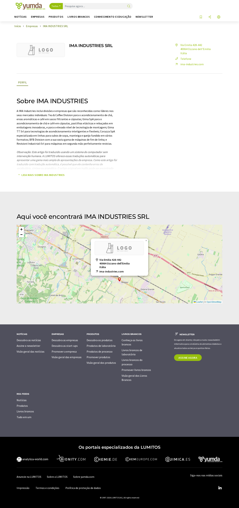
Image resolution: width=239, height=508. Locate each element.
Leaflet (199, 301)
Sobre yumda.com (83, 476)
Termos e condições (47, 488)
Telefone (185, 59)
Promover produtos (98, 357)
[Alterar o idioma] (218, 17)
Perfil (22, 82)
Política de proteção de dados (83, 488)
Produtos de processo (100, 351)
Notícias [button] (20, 16)
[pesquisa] (128, 6)
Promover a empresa (64, 351)
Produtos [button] (56, 16)
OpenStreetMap (214, 301)
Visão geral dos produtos (101, 362)
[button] (119, 280)
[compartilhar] (209, 17)
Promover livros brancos (136, 370)
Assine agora (187, 357)
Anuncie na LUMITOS (29, 476)
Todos (55, 6)
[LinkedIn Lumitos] (219, 488)
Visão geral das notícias (30, 351)
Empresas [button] (37, 16)
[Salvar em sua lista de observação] (200, 17)
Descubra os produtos (100, 340)
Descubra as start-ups (65, 345)
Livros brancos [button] (79, 16)
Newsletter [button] (144, 16)
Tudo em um (24, 417)
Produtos (22, 405)
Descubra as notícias (29, 340)
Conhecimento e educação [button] (112, 16)
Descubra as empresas (65, 340)
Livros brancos (25, 411)
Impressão (23, 488)
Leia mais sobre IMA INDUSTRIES (43, 175)
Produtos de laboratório (101, 345)
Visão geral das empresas (67, 357)
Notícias (22, 400)
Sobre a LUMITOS (57, 476)
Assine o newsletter (28, 345)
